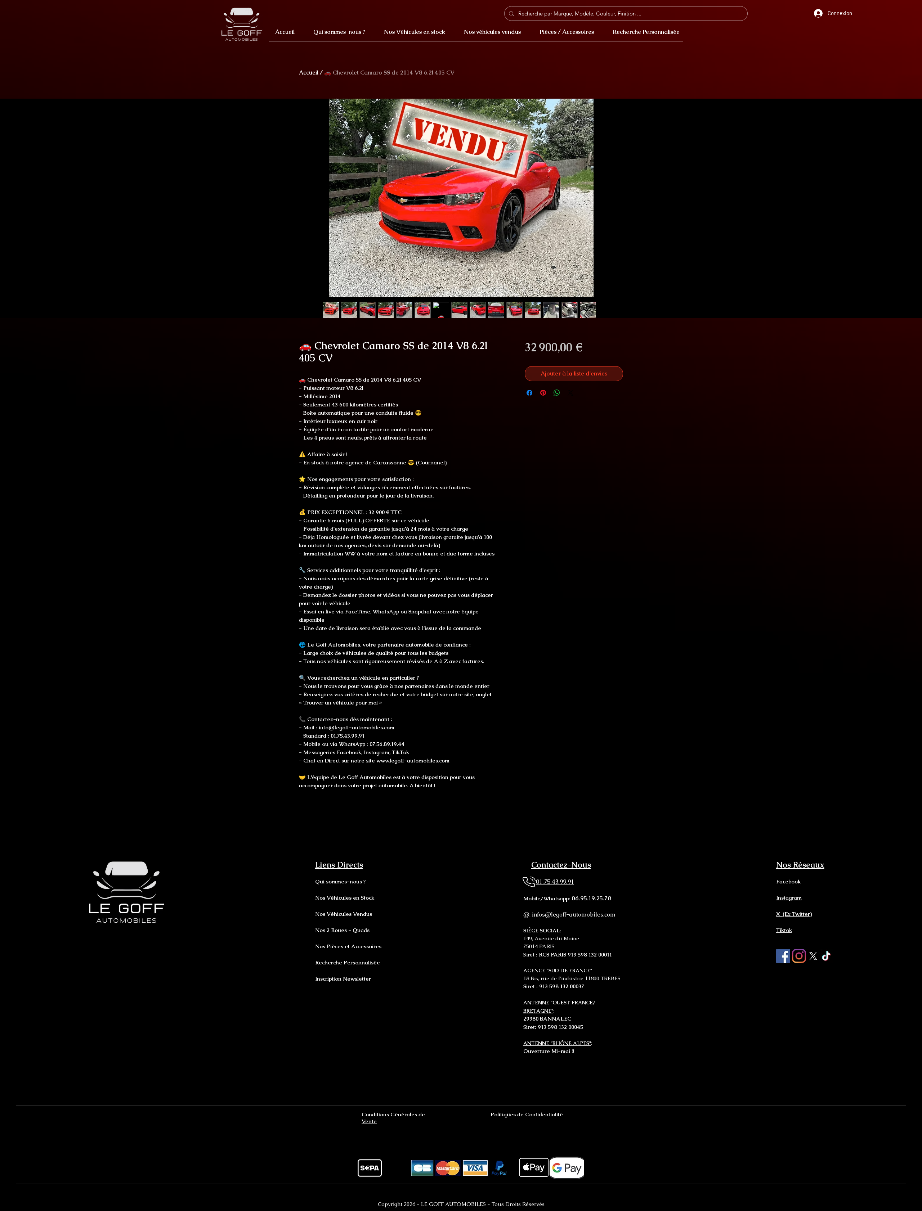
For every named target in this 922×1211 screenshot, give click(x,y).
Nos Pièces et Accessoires (348, 946)
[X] (813, 956)
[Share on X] (570, 392)
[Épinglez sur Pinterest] (543, 392)
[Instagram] (799, 956)
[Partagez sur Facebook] (529, 392)
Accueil (308, 72)
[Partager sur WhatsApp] (556, 392)
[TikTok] (826, 956)
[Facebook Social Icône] (783, 956)
